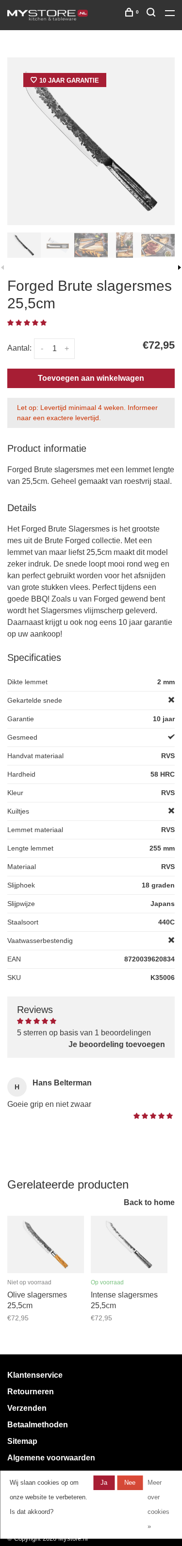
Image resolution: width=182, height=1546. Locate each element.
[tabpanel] (91, 141)
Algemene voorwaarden (51, 1458)
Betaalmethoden (37, 1425)
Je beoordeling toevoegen (116, 1044)
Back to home (149, 1202)
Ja (103, 1482)
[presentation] (24, 245)
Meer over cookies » (158, 1504)
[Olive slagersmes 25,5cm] (45, 1245)
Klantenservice (35, 1375)
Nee (129, 1482)
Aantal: (19, 348)
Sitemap (22, 1441)
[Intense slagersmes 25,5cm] (129, 1245)
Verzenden (27, 1408)
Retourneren (30, 1391)
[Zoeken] (152, 14)
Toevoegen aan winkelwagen (91, 378)
